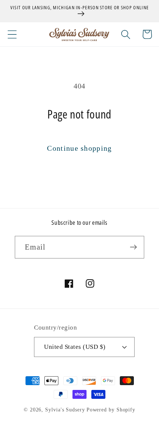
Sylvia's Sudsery (65, 410)
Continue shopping (79, 148)
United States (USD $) (75, 346)
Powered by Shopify (111, 410)
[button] (12, 34)
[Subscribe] (133, 247)
